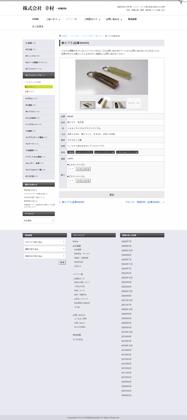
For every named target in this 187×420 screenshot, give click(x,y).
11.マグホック (33, 124)
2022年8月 (126, 295)
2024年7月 (126, 268)
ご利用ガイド (90, 19)
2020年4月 (126, 327)
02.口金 (31, 49)
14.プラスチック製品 (36, 137)
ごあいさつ (51, 19)
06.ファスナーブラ (35, 75)
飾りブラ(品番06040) (112, 36)
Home (35, 19)
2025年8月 (126, 254)
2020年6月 (126, 318)
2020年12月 (127, 309)
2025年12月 (127, 250)
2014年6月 (126, 349)
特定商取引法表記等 (82, 303)
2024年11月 (127, 263)
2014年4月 (126, 358)
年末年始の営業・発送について (34, 197)
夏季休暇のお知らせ (30, 190)
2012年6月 (126, 368)
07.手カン (32, 98)
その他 (76, 307)
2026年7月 (126, 241)
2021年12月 (127, 300)
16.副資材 (32, 150)
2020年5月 (126, 322)
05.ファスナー (33, 68)
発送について (79, 290)
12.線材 (31, 131)
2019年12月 (127, 331)
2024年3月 (126, 272)
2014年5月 (126, 354)
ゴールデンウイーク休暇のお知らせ (35, 194)
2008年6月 (126, 386)
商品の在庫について (82, 282)
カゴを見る (78, 339)
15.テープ (32, 143)
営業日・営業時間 (81, 257)
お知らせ (77, 266)
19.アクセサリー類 (35, 169)
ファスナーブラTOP (33, 82)
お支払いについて (81, 298)
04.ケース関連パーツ (36, 62)
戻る (111, 194)
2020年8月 (126, 313)
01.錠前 (31, 43)
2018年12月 (127, 345)
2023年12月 (127, 277)
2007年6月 (126, 390)
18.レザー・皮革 (34, 163)
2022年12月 (127, 291)
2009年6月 (126, 381)
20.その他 (32, 176)
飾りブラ (99, 36)
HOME (64, 36)
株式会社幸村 (94, 417)
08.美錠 (31, 105)
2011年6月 (126, 372)
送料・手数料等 (80, 294)
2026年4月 (126, 245)
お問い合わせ (112, 19)
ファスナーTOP (86, 36)
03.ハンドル (33, 55)
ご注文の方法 (79, 286)
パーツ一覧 (71, 19)
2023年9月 (126, 282)
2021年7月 (126, 304)
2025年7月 (126, 259)
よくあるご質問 (80, 318)
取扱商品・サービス (82, 253)
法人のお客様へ (80, 327)
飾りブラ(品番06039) (71, 202)
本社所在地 (78, 262)
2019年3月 (126, 340)
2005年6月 (126, 395)
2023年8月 (126, 286)
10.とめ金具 (33, 118)
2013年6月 (126, 363)
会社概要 (77, 245)
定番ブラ (29, 91)
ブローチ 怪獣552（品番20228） (144, 202)
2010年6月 (126, 377)
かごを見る (37, 26)
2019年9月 (126, 336)
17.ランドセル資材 (35, 156)
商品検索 (132, 19)
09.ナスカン (33, 111)
